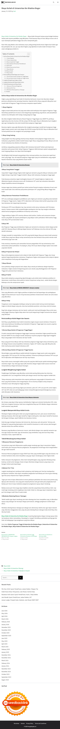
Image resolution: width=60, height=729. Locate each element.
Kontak (23, 723)
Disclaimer (16, 723)
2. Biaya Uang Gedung (11, 60)
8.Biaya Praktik (9, 71)
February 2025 (6, 649)
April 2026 (4, 616)
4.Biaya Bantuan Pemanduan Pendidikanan (16, 63)
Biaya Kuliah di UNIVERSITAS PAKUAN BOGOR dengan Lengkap (9, 535)
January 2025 (5, 652)
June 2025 (4, 638)
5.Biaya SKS (9, 65)
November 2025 (6, 630)
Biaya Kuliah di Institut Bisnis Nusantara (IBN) (45, 535)
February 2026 (6, 622)
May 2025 (5, 641)
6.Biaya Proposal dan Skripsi (12, 67)
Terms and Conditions (40, 723)
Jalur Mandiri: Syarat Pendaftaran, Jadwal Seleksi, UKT (17, 597)
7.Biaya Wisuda (9, 69)
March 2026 (5, 619)
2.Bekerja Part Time (10, 88)
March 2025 (5, 647)
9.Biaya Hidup (9, 72)
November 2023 (6, 672)
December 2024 (6, 655)
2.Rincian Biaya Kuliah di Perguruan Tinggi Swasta (17, 78)
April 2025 (4, 644)
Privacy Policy (29, 723)
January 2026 (5, 625)
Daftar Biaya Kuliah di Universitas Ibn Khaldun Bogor (17, 56)
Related (8, 91)
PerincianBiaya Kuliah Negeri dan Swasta (14, 74)
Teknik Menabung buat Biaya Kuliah (12, 84)
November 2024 (6, 658)
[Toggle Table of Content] (28, 54)
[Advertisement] (30, 24)
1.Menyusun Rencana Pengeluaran (14, 86)
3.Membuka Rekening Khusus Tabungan (15, 90)
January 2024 (5, 666)
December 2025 (6, 627)
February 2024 (6, 663)
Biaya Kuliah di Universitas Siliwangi (13, 568)
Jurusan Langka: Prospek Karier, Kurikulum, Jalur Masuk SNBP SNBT (20, 600)
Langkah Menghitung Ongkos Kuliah (13, 80)
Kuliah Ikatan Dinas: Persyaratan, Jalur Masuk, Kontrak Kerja (18, 592)
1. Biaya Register (10, 58)
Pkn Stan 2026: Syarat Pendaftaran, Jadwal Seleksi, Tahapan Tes (20, 589)
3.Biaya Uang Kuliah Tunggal (12, 62)
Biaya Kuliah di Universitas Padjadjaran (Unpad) (17, 571)
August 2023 (5, 680)
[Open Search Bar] (53, 2)
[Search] (20, 578)
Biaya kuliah (7, 566)
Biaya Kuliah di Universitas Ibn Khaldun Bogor (14, 36)
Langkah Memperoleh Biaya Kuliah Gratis (14, 82)
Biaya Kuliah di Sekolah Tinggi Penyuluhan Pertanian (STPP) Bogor (28, 535)
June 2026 (4, 611)
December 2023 (6, 669)
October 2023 (5, 674)
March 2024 (5, 660)
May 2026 (5, 613)
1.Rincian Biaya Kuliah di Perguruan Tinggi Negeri (17, 76)
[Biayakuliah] (8, 2)
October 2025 (5, 633)
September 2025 (6, 636)
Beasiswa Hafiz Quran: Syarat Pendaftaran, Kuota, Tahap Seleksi (20, 595)
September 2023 (6, 677)
